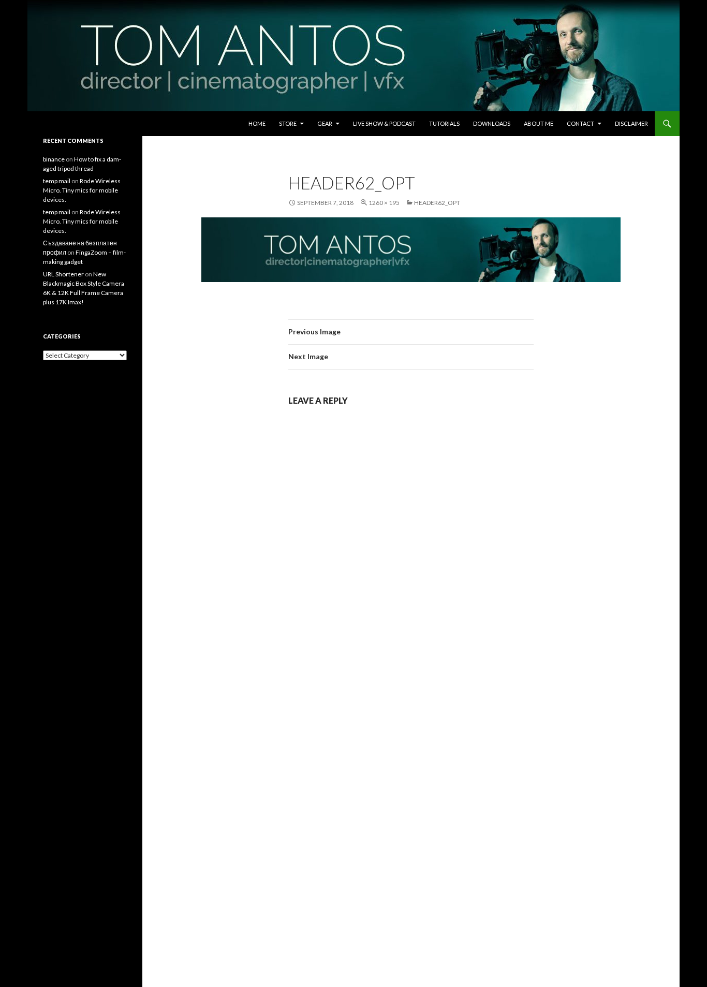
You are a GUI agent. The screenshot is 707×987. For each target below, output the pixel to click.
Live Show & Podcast (384, 123)
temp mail (56, 181)
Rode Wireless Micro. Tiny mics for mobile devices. (82, 190)
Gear (324, 123)
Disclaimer (631, 123)
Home (257, 123)
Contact (580, 123)
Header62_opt (437, 203)
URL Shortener (63, 274)
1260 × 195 (384, 203)
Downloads (491, 123)
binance (54, 159)
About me (538, 123)
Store (288, 123)
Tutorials (444, 123)
